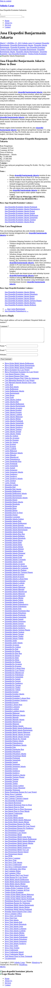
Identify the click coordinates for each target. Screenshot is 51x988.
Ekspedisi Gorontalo (12, 517)
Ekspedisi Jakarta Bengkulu (15, 538)
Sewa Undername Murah (14, 954)
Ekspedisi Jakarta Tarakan (14, 632)
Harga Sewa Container (13, 794)
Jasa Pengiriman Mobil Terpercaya (18, 848)
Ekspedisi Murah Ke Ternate (15, 739)
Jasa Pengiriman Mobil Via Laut (17, 850)
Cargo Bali (9, 385)
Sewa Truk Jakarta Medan (14, 933)
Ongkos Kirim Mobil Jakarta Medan (18, 897)
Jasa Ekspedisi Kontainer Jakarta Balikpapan (21, 215)
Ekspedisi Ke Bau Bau (13, 653)
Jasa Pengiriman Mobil (13, 835)
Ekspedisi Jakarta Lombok (15, 583)
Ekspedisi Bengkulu (12, 504)
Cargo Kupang (10, 446)
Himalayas (36, 962)
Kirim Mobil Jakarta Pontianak (16, 886)
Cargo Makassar (11, 451)
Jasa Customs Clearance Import (16, 798)
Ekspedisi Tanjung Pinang (14, 777)
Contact (8, 27)
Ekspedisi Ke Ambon (13, 647)
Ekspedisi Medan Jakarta (14, 726)
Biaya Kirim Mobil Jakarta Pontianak (19, 368)
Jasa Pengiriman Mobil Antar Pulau (18, 837)
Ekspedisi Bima (10, 508)
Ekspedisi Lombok (12, 709)
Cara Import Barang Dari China (16, 376)
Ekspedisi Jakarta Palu (13, 609)
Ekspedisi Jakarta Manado (14, 589)
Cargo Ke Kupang (12, 440)
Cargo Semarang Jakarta (14, 472)
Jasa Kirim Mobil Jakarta (14, 818)
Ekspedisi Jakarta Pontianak (15, 615)
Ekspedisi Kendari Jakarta (14, 694)
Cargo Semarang (11, 470)
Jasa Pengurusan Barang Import (16, 852)
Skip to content (5, 1)
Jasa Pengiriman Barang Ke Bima (17, 824)
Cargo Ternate (10, 483)
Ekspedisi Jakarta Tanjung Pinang (17, 630)
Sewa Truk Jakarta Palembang (16, 937)
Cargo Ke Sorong (11, 442)
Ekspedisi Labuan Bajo (13, 705)
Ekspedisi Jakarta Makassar (15, 587)
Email (3, 350)
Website (3, 355)
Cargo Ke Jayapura (12, 438)
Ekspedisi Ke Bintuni (13, 662)
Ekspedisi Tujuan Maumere (15, 788)
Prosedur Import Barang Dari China (18, 911)
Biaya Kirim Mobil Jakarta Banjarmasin (20, 365)
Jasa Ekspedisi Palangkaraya (16, 311)
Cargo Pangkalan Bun (13, 461)
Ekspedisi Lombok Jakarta (15, 711)
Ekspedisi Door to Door (14, 513)
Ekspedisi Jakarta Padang (14, 602)
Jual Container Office (13, 873)
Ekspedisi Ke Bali (11, 649)
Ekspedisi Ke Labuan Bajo (15, 668)
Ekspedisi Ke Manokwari (14, 673)
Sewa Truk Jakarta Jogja (14, 926)
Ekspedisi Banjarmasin (27, 49)
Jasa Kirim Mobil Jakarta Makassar (18, 820)
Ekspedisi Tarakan (12, 779)
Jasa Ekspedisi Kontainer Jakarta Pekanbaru (21, 294)
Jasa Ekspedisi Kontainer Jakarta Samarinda (21, 218)
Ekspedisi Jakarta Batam (14, 532)
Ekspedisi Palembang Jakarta (15, 745)
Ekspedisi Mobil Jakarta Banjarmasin (18, 730)
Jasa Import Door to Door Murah (17, 811)
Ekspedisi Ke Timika (12, 688)
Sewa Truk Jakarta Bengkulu (15, 924)
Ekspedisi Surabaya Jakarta (15, 775)
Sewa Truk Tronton (12, 948)
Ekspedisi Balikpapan (13, 491)
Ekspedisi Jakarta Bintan (14, 547)
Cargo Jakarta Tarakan (13, 429)
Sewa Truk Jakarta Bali (13, 922)
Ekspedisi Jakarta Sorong (14, 624)
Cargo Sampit (10, 468)
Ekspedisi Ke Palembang (14, 675)
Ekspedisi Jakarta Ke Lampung (16, 568)
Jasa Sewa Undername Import (16, 867)
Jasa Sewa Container (12, 858)
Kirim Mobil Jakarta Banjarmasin (17, 882)
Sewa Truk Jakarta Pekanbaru (16, 939)
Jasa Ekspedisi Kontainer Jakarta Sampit (20, 213)
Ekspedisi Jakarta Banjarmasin (27, 52)
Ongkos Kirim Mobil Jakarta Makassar (19, 894)
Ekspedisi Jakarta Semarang (15, 621)
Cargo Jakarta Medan (13, 419)
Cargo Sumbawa (11, 474)
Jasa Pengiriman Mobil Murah (16, 845)
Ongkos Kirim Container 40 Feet (17, 890)
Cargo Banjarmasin (12, 393)
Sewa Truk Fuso (11, 918)
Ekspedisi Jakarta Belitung (15, 536)
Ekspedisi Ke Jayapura (13, 664)
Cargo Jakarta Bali (12, 402)
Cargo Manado (10, 455)
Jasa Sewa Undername (13, 865)
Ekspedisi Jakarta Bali (13, 521)
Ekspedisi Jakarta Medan (14, 598)
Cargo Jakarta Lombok (13, 414)
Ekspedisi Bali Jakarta (13, 489)
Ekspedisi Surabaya (12, 773)
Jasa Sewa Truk (10, 860)
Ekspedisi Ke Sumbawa (14, 683)
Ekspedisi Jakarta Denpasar (15, 553)
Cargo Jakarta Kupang (13, 412)
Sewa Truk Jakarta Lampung (15, 929)
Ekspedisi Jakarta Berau (14, 540)
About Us (8, 23)
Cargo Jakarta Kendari (13, 410)
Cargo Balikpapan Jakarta (14, 391)
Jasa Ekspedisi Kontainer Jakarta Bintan (20, 298)
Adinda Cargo (7, 5)
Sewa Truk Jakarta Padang (15, 935)
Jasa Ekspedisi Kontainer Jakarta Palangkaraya (22, 209)
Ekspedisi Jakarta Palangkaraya (16, 604)
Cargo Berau (9, 395)
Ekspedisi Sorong (11, 769)
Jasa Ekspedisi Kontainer (35, 47)
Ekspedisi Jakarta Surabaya (15, 628)
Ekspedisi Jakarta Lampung (15, 581)
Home (7, 21)
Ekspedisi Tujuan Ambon (14, 786)
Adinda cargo (27, 43)
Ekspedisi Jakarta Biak (13, 542)
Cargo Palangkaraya (12, 459)
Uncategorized (10, 958)
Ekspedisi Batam (11, 500)
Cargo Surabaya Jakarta (14, 478)
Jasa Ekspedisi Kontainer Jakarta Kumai (20, 211)
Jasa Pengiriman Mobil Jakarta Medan (19, 843)
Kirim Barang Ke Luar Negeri (16, 877)
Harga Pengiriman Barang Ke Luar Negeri (21, 792)
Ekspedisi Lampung (12, 707)
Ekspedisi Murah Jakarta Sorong (17, 737)
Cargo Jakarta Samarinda (14, 423)
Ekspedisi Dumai (11, 515)
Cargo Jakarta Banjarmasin (15, 406)
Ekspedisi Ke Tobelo (12, 690)
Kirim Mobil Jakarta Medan (15, 884)
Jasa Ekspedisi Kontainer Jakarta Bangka (20, 303)
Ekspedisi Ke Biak (12, 658)
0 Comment (37, 43)
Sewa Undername (11, 950)
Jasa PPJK (9, 856)
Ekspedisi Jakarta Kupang (14, 577)
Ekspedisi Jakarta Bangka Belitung (18, 528)
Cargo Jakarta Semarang (14, 425)
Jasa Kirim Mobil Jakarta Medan (17, 822)
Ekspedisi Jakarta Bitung (14, 551)
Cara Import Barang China (15, 374)
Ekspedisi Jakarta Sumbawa (15, 626)
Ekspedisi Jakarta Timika (14, 636)
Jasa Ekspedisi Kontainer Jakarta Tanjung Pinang (23, 301)
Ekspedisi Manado (12, 717)
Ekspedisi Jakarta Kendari (14, 574)
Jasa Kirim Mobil (11, 816)
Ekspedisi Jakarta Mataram (15, 594)
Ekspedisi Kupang (12, 702)
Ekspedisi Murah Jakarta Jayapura (17, 734)
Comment (4, 326)
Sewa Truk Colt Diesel (13, 916)
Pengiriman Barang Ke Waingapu (17, 903)
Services (8, 25)
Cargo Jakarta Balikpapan (14, 404)
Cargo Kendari (10, 444)
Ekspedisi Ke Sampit (12, 679)
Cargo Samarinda (11, 466)
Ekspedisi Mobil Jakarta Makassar (17, 732)
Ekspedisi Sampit (11, 762)
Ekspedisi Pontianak (12, 758)
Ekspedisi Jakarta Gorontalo (15, 560)
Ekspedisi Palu (10, 747)
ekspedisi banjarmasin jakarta (30, 92)
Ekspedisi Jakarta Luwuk (14, 585)
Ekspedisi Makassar (12, 713)
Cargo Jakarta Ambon (13, 400)
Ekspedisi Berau (11, 506)
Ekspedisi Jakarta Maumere (15, 596)
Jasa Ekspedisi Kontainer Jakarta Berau (19, 222)
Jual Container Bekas (13, 871)
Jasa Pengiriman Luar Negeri (15, 833)
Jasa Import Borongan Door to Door (18, 805)
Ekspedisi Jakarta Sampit (14, 619)
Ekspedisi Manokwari (13, 722)
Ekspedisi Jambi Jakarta (14, 643)
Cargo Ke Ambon (11, 436)
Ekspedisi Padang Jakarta (14, 741)
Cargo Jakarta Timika (13, 434)
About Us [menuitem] (8, 981)
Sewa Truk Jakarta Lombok (15, 931)
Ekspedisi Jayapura (12, 645)
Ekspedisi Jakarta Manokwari (16, 592)
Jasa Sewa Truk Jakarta (13, 862)
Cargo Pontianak (11, 464)
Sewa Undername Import (14, 952)
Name (3, 346)
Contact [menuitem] (8, 985)
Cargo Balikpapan (11, 389)
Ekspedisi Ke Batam (12, 651)
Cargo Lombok (10, 449)
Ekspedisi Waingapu (12, 790)
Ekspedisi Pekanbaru (12, 752)
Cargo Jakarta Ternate (13, 432)
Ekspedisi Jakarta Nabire (14, 600)
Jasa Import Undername (14, 813)
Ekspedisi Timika (11, 784)
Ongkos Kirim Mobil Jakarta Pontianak (19, 899)
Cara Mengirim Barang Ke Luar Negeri (19, 380)
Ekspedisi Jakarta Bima (13, 545)
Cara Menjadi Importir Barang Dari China (20, 382)
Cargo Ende (9, 397)
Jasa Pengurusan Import (14, 854)
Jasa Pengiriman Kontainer (15, 830)
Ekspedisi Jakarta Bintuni (14, 549)
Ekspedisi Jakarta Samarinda (15, 617)
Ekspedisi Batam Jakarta (14, 502)
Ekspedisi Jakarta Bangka (14, 525)
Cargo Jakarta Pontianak (14, 421)
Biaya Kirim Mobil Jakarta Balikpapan (19, 363)
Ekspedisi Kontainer (17, 47)
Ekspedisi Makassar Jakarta (15, 715)
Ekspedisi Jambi (11, 641)
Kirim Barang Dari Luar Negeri (16, 875)
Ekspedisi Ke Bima (12, 660)
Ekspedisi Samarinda (12, 760)
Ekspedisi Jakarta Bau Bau (15, 534)
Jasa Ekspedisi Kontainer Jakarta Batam (20, 296)
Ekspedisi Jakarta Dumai (14, 555)
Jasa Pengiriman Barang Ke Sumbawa (19, 828)
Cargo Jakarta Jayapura (13, 408)
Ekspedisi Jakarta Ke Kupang (16, 566)
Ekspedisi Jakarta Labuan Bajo (16, 579)
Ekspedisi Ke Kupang (13, 666)
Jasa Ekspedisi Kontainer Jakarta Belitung (20, 305)
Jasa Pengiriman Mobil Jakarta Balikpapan (21, 839)
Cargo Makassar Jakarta (14, 453)
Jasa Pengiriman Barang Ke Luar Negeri (20, 826)
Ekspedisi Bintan (11, 510)
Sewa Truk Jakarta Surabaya (15, 943)
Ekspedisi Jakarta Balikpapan (16, 523)
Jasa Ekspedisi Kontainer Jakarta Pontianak (21, 207)
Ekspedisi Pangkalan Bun (14, 749)
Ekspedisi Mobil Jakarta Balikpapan (18, 728)
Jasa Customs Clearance (14, 796)
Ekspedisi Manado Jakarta (14, 720)
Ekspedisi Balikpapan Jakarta (16, 493)
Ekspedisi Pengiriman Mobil (15, 756)
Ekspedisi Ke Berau (12, 656)
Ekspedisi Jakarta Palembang (15, 606)
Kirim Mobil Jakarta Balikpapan (17, 879)
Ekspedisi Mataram (12, 724)
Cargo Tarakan (10, 481)
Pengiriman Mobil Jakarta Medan (17, 907)
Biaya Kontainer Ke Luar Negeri (17, 370)
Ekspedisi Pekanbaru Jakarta (15, 754)
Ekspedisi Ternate (11, 781)
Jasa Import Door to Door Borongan (18, 809)
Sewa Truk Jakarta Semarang (16, 941)
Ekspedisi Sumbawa (12, 771)
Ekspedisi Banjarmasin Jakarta (21, 45)
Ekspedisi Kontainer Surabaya (16, 700)
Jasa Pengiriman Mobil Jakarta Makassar (20, 841)
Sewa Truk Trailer (11, 946)
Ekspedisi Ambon (11, 485)
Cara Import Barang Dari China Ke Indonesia (22, 378)
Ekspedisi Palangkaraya (14, 743)
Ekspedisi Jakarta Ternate (14, 634)
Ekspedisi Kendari (12, 692)
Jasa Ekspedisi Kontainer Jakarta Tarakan (20, 220)
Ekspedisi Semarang (12, 764)
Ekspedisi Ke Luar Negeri (14, 670)
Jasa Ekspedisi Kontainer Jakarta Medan (20, 292)
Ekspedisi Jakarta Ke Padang (15, 570)
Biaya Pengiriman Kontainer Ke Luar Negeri (21, 372)
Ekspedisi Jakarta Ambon (14, 519)
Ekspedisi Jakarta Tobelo (14, 638)
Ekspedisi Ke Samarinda (14, 677)
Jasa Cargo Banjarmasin (15, 309)
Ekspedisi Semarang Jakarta (15, 766)
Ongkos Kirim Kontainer (9, 49)
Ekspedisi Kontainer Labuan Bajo (17, 698)
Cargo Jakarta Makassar (14, 417)
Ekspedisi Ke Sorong (13, 681)
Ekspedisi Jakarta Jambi (14, 562)
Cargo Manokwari (12, 457)
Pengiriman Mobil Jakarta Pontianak (18, 909)
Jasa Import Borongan (13, 803)
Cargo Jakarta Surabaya (14, 427)
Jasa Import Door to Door (14, 807)
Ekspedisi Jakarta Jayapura (15, 564)
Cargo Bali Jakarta (12, 387)
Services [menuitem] (8, 983)
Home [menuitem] (7, 979)
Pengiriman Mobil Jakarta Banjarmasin (19, 905)
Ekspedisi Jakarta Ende (13, 557)
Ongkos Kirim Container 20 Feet (17, 888)
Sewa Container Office (13, 914)
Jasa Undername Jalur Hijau (15, 869)
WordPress (23, 965)
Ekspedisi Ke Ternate (13, 685)
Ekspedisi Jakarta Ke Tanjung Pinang (19, 572)
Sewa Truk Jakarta (12, 920)
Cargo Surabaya (11, 476)
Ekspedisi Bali (10, 487)
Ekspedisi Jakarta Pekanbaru (15, 613)
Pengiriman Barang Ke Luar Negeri (18, 901)
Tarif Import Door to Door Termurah (18, 956)
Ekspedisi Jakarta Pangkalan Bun (17, 611)
